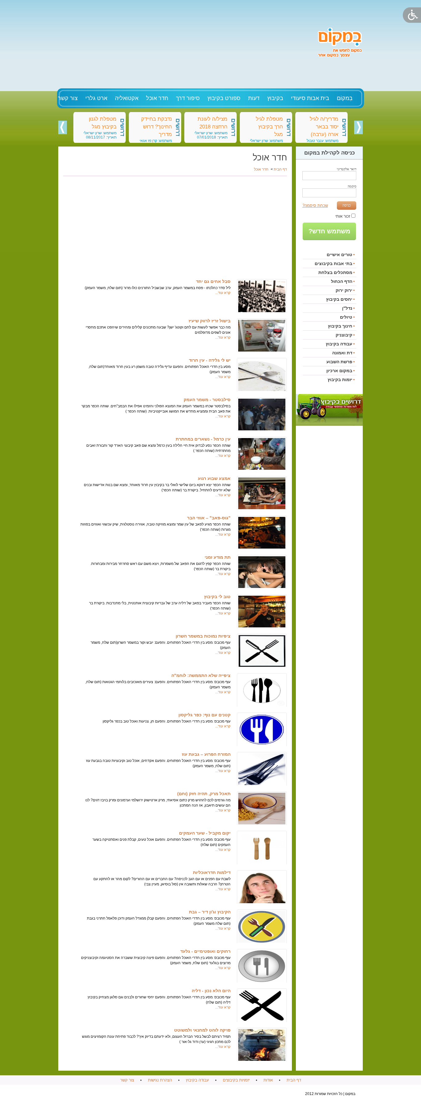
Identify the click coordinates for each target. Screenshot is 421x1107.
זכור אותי (342, 216)
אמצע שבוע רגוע (214, 478)
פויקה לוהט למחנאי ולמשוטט (202, 1030)
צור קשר (127, 1080)
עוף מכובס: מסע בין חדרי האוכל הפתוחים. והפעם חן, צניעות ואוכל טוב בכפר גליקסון (167, 721)
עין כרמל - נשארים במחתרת (203, 439)
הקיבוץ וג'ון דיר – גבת (210, 911)
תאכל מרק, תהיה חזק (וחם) (204, 793)
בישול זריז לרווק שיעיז (210, 320)
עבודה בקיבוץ (197, 1080)
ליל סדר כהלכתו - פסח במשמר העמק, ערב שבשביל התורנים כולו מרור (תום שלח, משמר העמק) (158, 288)
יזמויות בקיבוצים (236, 1080)
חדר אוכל (261, 169)
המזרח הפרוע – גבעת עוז (206, 754)
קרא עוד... (223, 293)
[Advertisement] (184, 43)
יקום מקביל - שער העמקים (205, 833)
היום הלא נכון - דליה (211, 990)
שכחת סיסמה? (315, 205)
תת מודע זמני (218, 557)
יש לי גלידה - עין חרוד (210, 360)
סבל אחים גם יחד (213, 281)
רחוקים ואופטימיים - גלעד (205, 951)
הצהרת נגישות (160, 1080)
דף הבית (280, 169)
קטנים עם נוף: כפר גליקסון (204, 714)
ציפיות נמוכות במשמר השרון (203, 636)
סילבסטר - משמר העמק (207, 399)
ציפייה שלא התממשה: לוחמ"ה (201, 675)
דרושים (344, 127)
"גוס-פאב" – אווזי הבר (209, 517)
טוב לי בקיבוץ (217, 596)
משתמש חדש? (329, 231)
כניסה (346, 205)
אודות (268, 1080)
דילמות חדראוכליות (212, 872)
